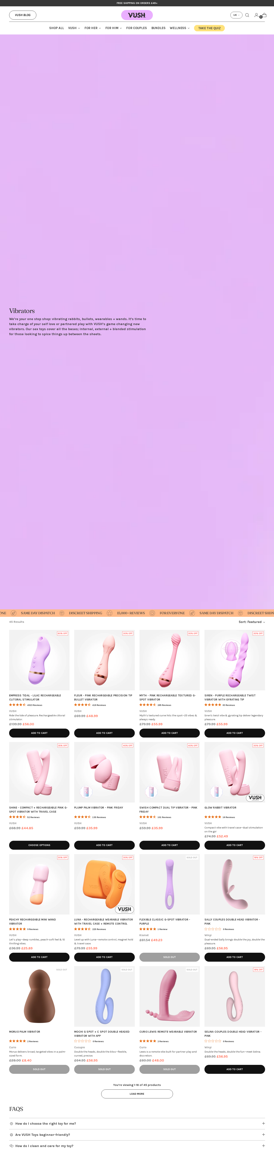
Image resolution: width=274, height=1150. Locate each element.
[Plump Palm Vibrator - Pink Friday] (104, 772)
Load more (137, 1093)
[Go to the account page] (255, 15)
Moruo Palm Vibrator (24, 1031)
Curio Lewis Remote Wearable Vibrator (168, 1031)
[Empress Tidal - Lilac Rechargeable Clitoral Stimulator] (39, 660)
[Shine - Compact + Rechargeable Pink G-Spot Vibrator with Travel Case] (39, 772)
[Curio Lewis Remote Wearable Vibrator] (169, 996)
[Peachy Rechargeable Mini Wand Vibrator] (39, 884)
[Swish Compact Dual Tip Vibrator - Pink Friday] (169, 772)
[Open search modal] (247, 15)
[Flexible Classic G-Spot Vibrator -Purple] (169, 884)
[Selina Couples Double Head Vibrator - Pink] (234, 996)
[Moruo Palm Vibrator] (39, 996)
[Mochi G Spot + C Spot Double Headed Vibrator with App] (104, 996)
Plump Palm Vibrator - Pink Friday (98, 807)
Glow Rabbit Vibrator (220, 807)
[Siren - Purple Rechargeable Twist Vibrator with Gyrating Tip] (234, 660)
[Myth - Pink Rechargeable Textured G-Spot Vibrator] (169, 660)
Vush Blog (23, 15)
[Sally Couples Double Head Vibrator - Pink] (234, 884)
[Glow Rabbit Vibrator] (234, 772)
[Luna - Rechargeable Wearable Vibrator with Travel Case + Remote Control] (104, 884)
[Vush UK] (137, 15)
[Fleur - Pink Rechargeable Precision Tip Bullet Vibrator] (104, 660)
